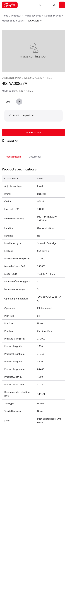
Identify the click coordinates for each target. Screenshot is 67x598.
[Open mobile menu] (62, 5)
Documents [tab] (35, 156)
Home (5, 15)
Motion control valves (13, 20)
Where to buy (33, 132)
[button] (47, 5)
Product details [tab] (13, 156)
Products (16, 15)
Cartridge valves (52, 15)
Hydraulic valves (32, 15)
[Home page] (10, 5)
